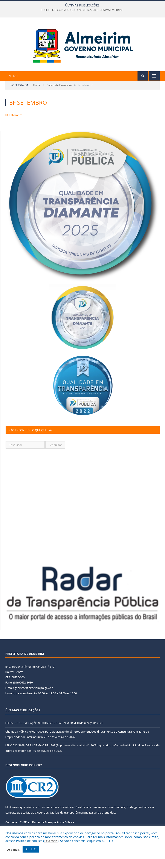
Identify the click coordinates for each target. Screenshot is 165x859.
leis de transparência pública (74, 812)
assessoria (105, 807)
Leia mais (51, 841)
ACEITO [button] (31, 849)
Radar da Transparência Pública (53, 822)
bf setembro (14, 115)
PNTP (23, 822)
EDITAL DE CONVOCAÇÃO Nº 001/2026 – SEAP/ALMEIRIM (40, 723)
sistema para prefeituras (58, 807)
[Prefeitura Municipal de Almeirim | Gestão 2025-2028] (82, 44)
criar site (31, 807)
